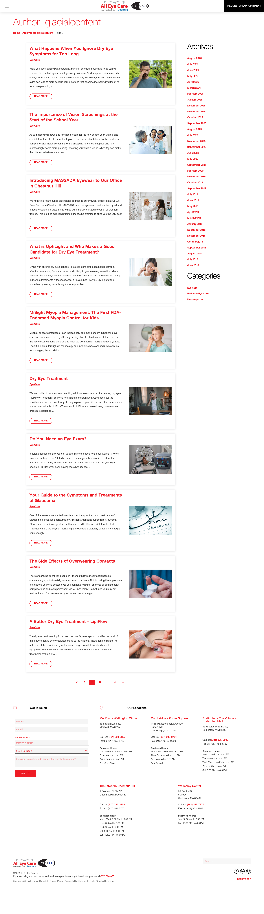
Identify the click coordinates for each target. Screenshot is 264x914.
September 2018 (196, 248)
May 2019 (192, 206)
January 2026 (194, 100)
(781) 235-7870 (195, 805)
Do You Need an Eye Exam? (57, 439)
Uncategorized (195, 300)
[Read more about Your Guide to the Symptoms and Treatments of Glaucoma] (150, 520)
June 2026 (193, 70)
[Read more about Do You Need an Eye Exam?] (150, 459)
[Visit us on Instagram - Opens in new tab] (248, 871)
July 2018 (192, 260)
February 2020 (195, 171)
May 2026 (192, 76)
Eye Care (34, 60)
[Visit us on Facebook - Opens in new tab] (236, 871)
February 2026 (195, 94)
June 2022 (193, 153)
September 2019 (196, 189)
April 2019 (193, 212)
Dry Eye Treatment (48, 379)
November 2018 (196, 236)
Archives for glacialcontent (37, 33)
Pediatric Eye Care (198, 294)
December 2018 (196, 230)
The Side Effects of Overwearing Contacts (72, 562)
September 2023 (196, 147)
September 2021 (196, 165)
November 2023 (196, 141)
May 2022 (192, 159)
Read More (41, 96)
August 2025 (194, 129)
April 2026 (193, 82)
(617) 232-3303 (116, 805)
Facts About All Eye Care (102, 881)
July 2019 (192, 195)
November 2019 (196, 177)
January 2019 (194, 224)
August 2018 (194, 254)
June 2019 (193, 201)
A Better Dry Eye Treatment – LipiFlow (68, 622)
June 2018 (193, 265)
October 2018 (195, 242)
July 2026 (192, 64)
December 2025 (196, 106)
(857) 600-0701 (168, 737)
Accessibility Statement (76, 881)
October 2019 (195, 183)
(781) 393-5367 (116, 737)
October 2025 (195, 118)
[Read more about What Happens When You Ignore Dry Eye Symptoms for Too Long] (150, 74)
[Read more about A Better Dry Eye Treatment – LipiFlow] (150, 644)
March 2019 (194, 218)
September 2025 (196, 123)
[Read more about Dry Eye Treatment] (150, 401)
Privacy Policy (56, 881)
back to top (244, 879)
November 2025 (196, 112)
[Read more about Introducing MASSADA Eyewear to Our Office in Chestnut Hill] (150, 206)
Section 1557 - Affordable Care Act (30, 881)
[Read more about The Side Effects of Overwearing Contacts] (150, 584)
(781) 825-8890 (219, 740)
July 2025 (192, 135)
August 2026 (194, 58)
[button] (6, 6)
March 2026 (194, 88)
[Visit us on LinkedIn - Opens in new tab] (242, 871)
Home (16, 33)
